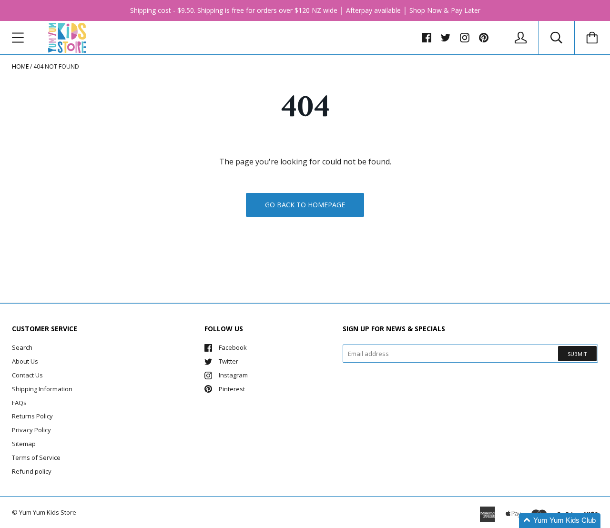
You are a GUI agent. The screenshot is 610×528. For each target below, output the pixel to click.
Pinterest (232, 389)
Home (20, 66)
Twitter (228, 361)
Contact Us (27, 375)
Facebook (233, 347)
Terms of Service (36, 457)
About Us (25, 361)
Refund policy (31, 471)
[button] (559, 520)
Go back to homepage (305, 204)
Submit (577, 353)
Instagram (233, 375)
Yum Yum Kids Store (47, 512)
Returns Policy (32, 416)
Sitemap (24, 443)
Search (22, 347)
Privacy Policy (31, 430)
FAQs (19, 402)
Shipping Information (42, 389)
